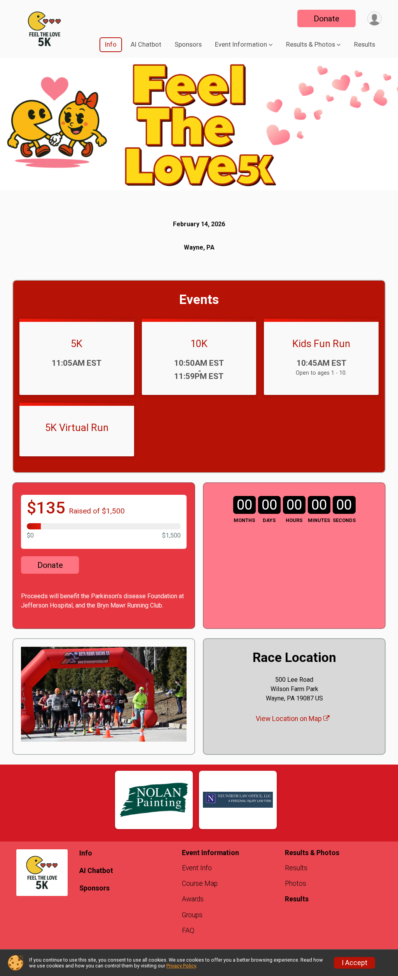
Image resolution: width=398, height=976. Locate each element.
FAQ (188, 930)
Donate (326, 18)
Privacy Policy (181, 966)
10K (199, 343)
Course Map (200, 883)
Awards (193, 899)
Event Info (197, 868)
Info (111, 44)
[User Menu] (374, 18)
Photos (295, 883)
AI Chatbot (146, 44)
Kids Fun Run (321, 343)
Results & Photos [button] (310, 44)
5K (76, 343)
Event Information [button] (241, 44)
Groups (192, 915)
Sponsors (188, 44)
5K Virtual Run (76, 427)
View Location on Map (289, 719)
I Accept (354, 963)
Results (364, 44)
